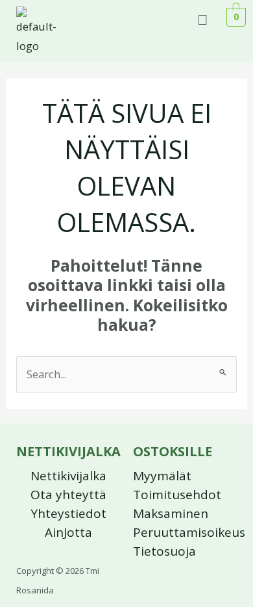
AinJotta (68, 532)
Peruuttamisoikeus (189, 532)
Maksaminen (170, 513)
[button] (203, 18)
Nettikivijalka (68, 475)
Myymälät (162, 475)
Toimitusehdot (177, 494)
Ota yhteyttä (68, 494)
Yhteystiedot (68, 513)
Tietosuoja (164, 551)
